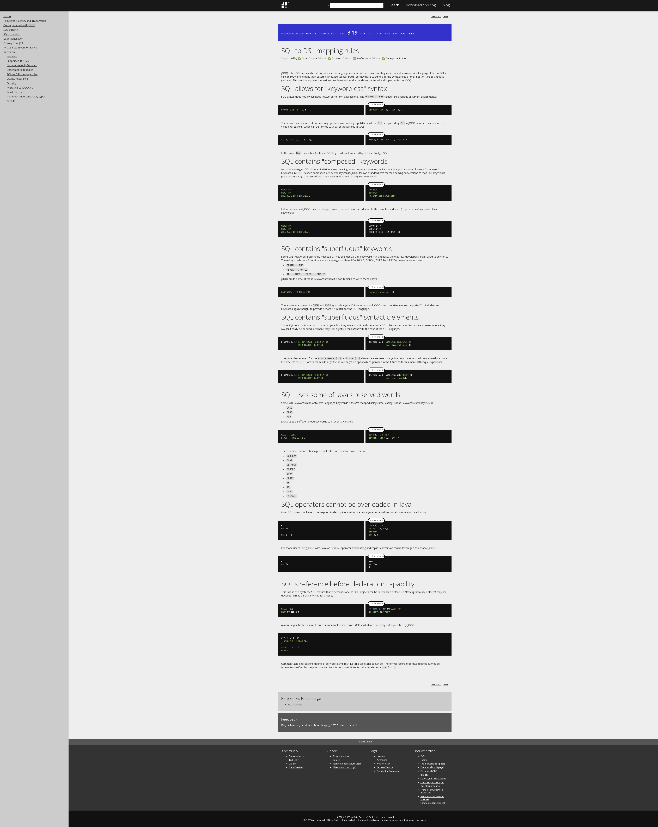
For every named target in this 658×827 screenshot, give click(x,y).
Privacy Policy (383, 763)
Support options (341, 756)
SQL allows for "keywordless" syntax (334, 88)
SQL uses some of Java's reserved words (340, 394)
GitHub (292, 763)
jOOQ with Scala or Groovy (323, 548)
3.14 (395, 33)
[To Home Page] (285, 8)
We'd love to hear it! (345, 725)
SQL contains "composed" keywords (334, 161)
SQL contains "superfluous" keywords (336, 248)
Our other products (430, 786)
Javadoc (424, 774)
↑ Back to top (365, 741)
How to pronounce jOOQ (433, 802)
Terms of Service (385, 767)
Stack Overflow (296, 767)
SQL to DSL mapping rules (22, 74)
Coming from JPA (13, 43)
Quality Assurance (17, 78)
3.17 (371, 33)
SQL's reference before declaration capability (347, 583)
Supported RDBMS (18, 61)
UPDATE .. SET (374, 96)
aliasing (328, 595)
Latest (325, 33)
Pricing (421, 5)
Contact (336, 759)
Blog (446, 5)
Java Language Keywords (333, 403)
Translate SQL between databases (432, 791)
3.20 (342, 33)
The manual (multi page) (432, 767)
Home (7, 16)
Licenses (381, 756)
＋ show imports (376, 104)
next (445, 16)
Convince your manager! (432, 782)
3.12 (411, 33)
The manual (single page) (433, 763)
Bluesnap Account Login (344, 767)
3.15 (387, 33)
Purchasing (382, 759)
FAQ (423, 756)
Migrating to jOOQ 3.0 (20, 87)
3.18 (362, 33)
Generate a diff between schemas (432, 798)
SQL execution (11, 34)
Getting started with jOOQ (19, 25)
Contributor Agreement (388, 771)
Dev (308, 33)
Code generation (13, 38)
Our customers (296, 756)
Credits (11, 101)
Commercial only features (22, 65)
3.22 (315, 33)
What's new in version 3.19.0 (20, 47)
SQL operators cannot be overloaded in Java (346, 504)
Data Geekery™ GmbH (364, 817)
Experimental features (20, 69)
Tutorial (424, 759)
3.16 (379, 33)
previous (436, 16)
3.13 (403, 33)
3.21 (333, 33)
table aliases (367, 663)
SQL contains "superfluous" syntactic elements (350, 316)
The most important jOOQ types (26, 96)
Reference (9, 52)
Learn (394, 5)
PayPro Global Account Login (347, 763)
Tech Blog (293, 759)
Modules (12, 56)
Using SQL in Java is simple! (434, 778)
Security (11, 83)
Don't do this (14, 92)
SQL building (10, 29)
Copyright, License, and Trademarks (24, 20)
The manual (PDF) (429, 771)
